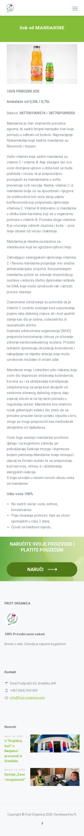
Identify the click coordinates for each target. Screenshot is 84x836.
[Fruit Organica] (10, 7)
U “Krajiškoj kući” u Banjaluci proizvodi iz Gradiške (13, 751)
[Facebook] (42, 824)
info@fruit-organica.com (27, 697)
